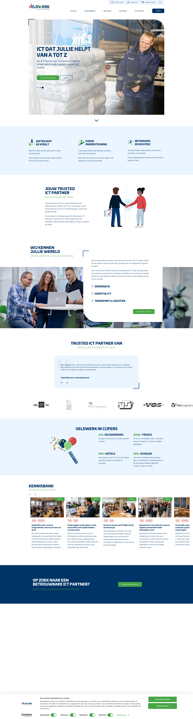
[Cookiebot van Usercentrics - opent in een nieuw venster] (26, 715)
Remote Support (119, 2)
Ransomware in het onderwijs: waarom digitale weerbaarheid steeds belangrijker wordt (154, 527)
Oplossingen (107, 11)
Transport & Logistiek (110, 300)
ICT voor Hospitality (47, 76)
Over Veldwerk (139, 11)
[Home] (39, 7)
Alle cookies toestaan (162, 699)
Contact (158, 11)
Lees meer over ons (144, 311)
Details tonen (121, 715)
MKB (75, 520)
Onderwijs (102, 286)
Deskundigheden (90, 11)
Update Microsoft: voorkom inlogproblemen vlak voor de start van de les (46, 527)
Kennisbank (123, 11)
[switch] (73, 715)
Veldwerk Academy (150, 2)
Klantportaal (134, 2)
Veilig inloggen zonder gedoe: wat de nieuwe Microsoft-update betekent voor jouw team (81, 527)
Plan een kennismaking (130, 584)
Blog (34, 520)
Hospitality (103, 293)
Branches (74, 11)
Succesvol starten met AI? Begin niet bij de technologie (118, 526)
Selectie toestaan (163, 706)
